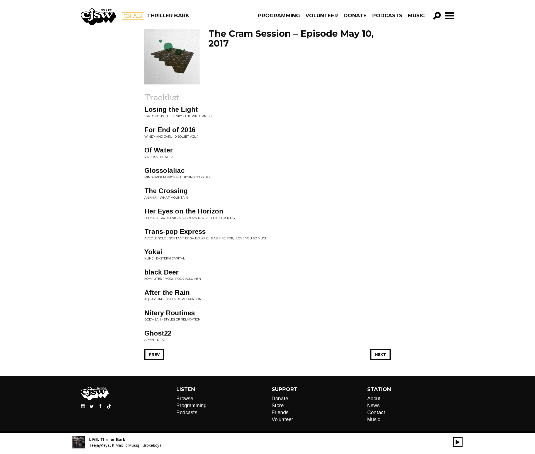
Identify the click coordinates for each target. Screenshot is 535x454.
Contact (376, 412)
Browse (184, 398)
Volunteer (321, 16)
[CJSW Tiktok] (109, 406)
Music (416, 16)
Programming (279, 16)
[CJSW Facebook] (100, 406)
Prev (154, 354)
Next (380, 354)
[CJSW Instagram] (83, 406)
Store (278, 405)
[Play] (458, 442)
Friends (280, 412)
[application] (458, 442)
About (374, 398)
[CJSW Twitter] (91, 406)
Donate (355, 16)
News (373, 405)
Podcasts (387, 16)
